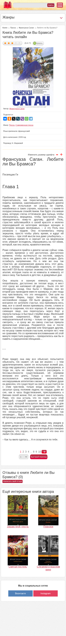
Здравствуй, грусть (18, 526)
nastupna (44, 452)
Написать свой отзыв (12, 481)
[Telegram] (31, 119)
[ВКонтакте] (5, 119)
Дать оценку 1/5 (5, 43)
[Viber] (22, 119)
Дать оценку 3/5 (12, 43)
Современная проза (24, 125)
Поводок (48, 526)
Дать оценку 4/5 (16, 43)
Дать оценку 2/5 (9, 43)
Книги (4, 28)
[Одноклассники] (9, 119)
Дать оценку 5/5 (19, 43)
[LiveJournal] (18, 119)
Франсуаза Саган (26, 28)
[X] (14, 119)
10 (39, 451)
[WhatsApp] (26, 119)
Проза (13, 28)
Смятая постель (18, 566)
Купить (39, 43)
